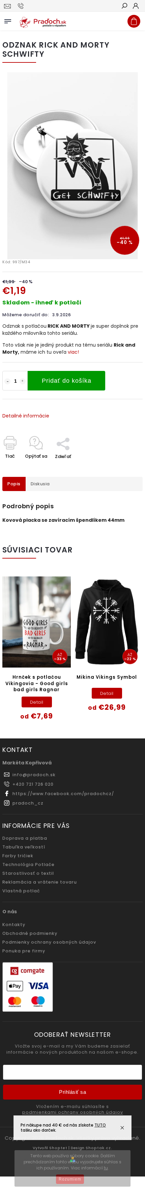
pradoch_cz (28, 803)
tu (106, 1168)
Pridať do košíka (66, 380)
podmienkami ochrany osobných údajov (72, 1112)
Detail (37, 702)
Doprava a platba (24, 838)
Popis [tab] (14, 484)
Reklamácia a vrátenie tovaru (39, 882)
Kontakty (13, 924)
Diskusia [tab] (40, 484)
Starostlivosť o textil (28, 873)
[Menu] (8, 20)
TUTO (100, 1125)
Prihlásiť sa (72, 1092)
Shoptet (58, 1148)
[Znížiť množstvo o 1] (7, 381)
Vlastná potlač (21, 891)
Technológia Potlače (28, 864)
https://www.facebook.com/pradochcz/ (63, 793)
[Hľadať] (124, 6)
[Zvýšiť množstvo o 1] (23, 381)
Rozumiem (70, 1179)
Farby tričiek (17, 856)
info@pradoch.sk (34, 775)
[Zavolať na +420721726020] (22, 6)
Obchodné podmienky (29, 933)
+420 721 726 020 (33, 784)
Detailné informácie (25, 415)
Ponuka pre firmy (23, 951)
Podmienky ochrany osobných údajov (49, 942)
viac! (73, 352)
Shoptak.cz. (99, 1148)
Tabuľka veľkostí (23, 847)
